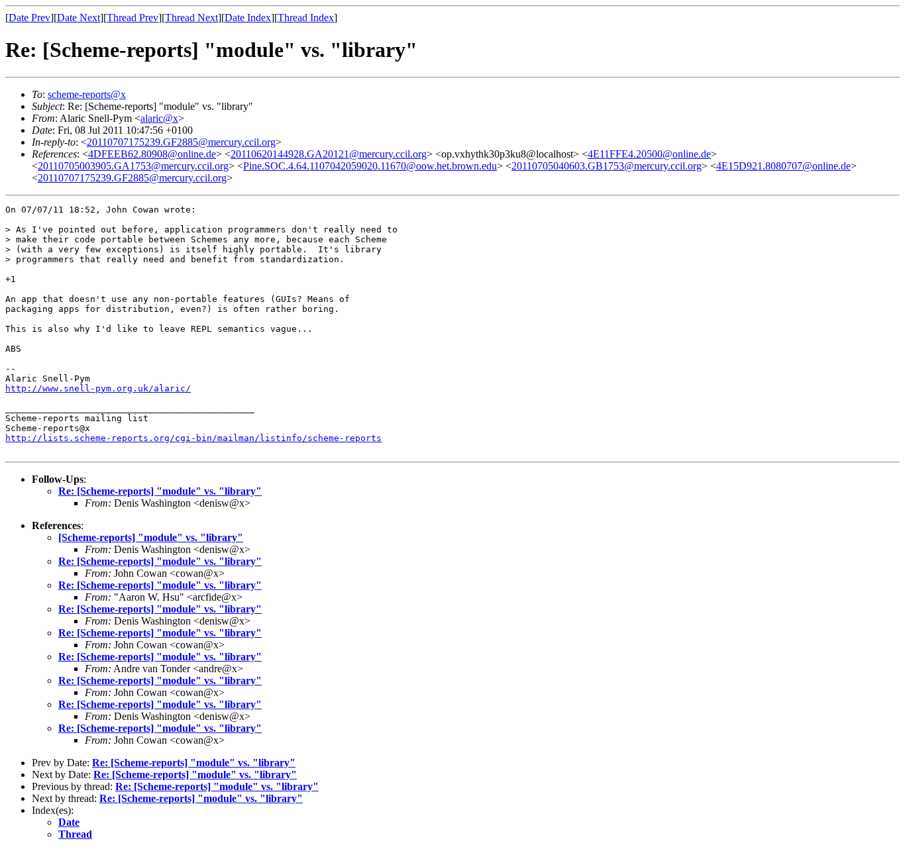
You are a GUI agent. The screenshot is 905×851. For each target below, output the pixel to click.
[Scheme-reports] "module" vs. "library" (150, 537)
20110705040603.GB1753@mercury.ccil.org (606, 166)
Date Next (78, 17)
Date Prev (29, 17)
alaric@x (159, 118)
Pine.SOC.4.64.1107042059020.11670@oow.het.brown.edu (370, 166)
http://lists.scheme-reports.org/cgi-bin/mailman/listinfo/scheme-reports (193, 438)
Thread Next (191, 17)
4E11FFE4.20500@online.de (649, 154)
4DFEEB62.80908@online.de (152, 154)
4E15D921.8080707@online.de (783, 166)
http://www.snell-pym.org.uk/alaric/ (98, 388)
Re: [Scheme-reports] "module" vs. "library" (160, 491)
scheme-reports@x (87, 94)
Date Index (248, 17)
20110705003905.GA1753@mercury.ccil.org (133, 166)
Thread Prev (132, 17)
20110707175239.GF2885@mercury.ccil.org (181, 142)
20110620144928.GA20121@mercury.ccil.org (329, 154)
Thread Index (306, 17)
